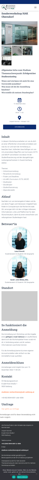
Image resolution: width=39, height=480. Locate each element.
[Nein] (37, 474)
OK (14, 477)
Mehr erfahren (22, 477)
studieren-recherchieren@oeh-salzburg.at (18, 392)
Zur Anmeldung (19, 127)
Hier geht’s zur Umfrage (10, 409)
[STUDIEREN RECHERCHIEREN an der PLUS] (9, 7)
